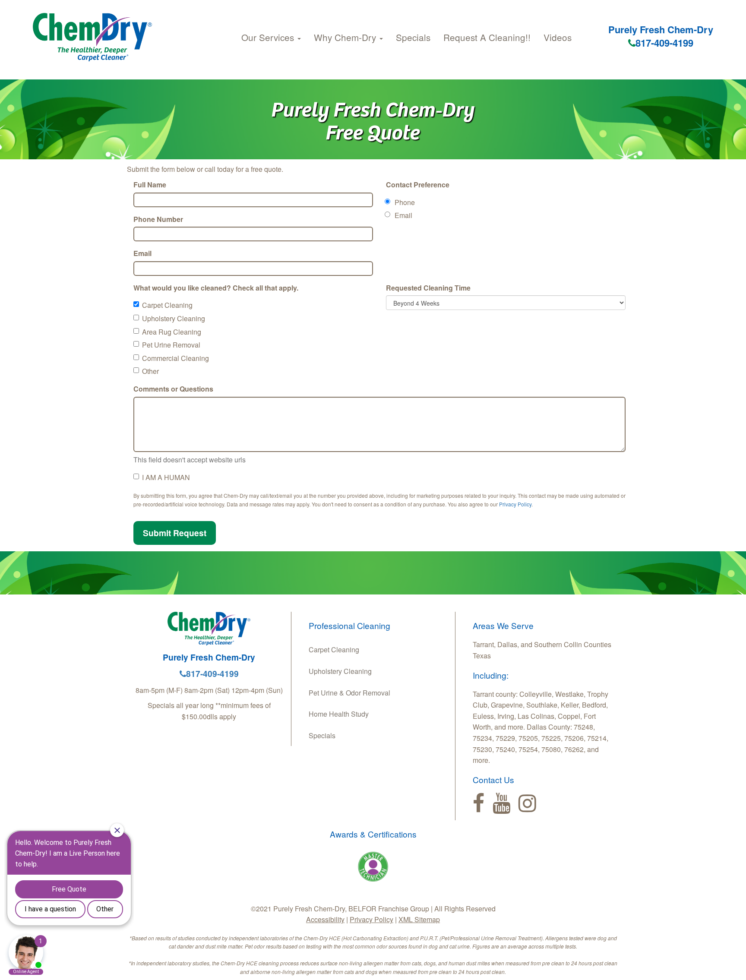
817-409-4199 (664, 43)
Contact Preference (417, 185)
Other (150, 371)
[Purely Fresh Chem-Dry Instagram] (527, 803)
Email (142, 253)
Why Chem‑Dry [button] (346, 37)
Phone (405, 202)
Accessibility (325, 919)
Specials (413, 37)
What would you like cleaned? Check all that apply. (215, 288)
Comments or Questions (173, 389)
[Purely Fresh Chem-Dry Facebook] (478, 803)
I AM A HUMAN (166, 477)
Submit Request (174, 533)
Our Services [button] (269, 37)
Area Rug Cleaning (171, 332)
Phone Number (158, 219)
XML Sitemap (419, 919)
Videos (558, 37)
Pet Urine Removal (171, 345)
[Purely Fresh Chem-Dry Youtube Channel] (501, 803)
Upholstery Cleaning (173, 318)
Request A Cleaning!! (487, 37)
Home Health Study (339, 714)
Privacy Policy (515, 504)
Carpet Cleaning (167, 305)
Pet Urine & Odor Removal (349, 693)
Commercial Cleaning (175, 358)
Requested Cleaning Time (428, 288)
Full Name (149, 185)
